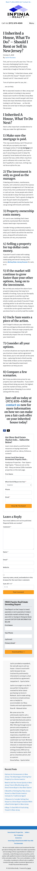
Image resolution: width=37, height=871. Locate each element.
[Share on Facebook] (4, 430)
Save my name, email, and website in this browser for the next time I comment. (18, 578)
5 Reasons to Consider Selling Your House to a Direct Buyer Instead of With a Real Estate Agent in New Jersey (18, 801)
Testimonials (18, 843)
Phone (7, 489)
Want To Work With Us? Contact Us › (18, 2)
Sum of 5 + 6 (7, 584)
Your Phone (9, 633)
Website (6, 567)
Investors (18, 838)
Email (7, 497)
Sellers (27, 832)
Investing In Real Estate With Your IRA (20, 841)
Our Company (18, 835)
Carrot (29, 868)
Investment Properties (15, 832)
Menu (31, 23)
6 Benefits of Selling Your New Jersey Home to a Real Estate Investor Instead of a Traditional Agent (17, 793)
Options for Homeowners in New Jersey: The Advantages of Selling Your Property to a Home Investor (18, 776)
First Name (9, 474)
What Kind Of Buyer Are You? (15, 482)
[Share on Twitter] (8, 430)
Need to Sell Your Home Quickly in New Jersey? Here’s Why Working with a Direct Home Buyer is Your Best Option (18, 785)
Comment (7, 527)
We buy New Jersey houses (18, 262)
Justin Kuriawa (10, 57)
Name (5, 552)
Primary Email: (10, 643)
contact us (13, 405)
